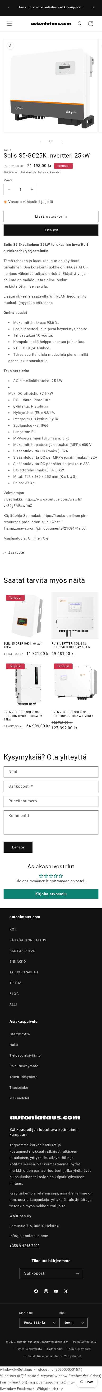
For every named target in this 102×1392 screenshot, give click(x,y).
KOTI (13, 929)
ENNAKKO (17, 961)
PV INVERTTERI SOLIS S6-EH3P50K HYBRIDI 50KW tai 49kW (23, 716)
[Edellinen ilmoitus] (9, 8)
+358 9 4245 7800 (24, 1246)
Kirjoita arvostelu (51, 894)
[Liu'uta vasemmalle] (40, 141)
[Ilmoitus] (93, 8)
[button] (9, 23)
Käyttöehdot (54, 1349)
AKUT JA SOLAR (22, 951)
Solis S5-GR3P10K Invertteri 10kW (23, 645)
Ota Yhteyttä (19, 1034)
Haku (13, 1045)
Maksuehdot (19, 1098)
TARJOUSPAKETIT (23, 972)
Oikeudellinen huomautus (43, 1356)
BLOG (14, 994)
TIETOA (15, 983)
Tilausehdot (18, 1087)
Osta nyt (51, 230)
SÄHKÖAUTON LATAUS (27, 940)
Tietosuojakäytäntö (25, 1055)
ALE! (13, 1004)
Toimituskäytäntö (23, 1077)
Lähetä (18, 847)
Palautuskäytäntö (23, 1066)
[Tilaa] (77, 1273)
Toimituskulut (29, 172)
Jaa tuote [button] (16, 552)
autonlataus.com (28, 1342)
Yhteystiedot (72, 1356)
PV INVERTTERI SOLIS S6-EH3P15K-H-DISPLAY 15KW (70, 645)
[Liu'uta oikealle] (61, 141)
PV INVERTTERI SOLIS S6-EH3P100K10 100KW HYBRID (72, 714)
